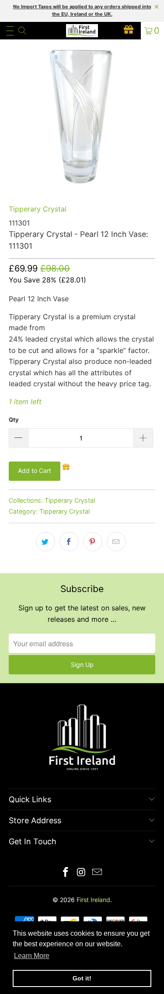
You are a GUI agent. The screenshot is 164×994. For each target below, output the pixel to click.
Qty (14, 419)
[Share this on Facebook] (69, 541)
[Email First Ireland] (97, 873)
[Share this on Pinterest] (92, 541)
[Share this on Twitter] (45, 541)
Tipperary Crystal (37, 208)
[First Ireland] (82, 30)
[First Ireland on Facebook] (66, 873)
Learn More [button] (31, 955)
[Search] (21, 30)
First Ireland (93, 899)
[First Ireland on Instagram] (81, 873)
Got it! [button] (82, 978)
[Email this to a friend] (116, 541)
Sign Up (82, 664)
